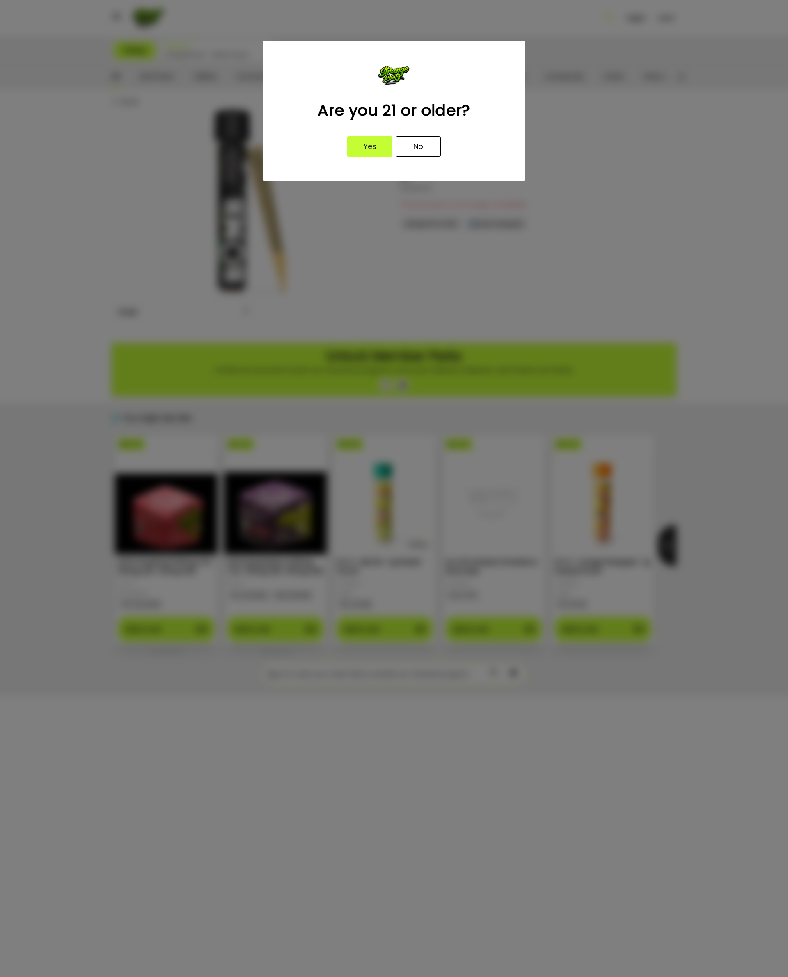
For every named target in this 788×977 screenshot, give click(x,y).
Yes (370, 146)
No (418, 146)
